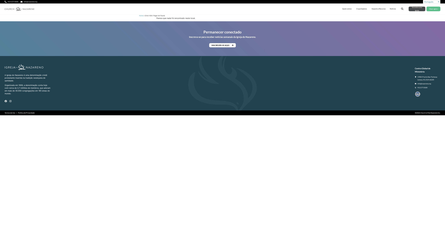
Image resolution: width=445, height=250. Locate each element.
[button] (222, 45)
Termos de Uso (10, 113)
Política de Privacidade (26, 113)
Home (141, 16)
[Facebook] (6, 101)
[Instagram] (10, 101)
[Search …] (402, 8)
